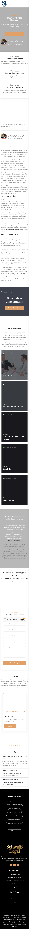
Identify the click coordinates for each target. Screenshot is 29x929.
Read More (10, 733)
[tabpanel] (14, 715)
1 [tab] (9, 745)
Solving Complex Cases (14, 73)
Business (8, 432)
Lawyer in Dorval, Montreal (14, 808)
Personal (8, 464)
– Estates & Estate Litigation (14, 878)
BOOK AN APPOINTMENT (14, 34)
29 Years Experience (14, 87)
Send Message (14, 663)
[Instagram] (14, 865)
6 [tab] (19, 745)
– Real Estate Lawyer (14, 875)
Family (8, 715)
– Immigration (14, 887)
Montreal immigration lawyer (12, 229)
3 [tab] (13, 745)
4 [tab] (15, 745)
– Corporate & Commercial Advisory (14, 881)
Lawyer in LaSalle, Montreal (14, 801)
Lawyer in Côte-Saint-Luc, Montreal (14, 823)
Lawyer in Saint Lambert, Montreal (14, 804)
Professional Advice (14, 59)
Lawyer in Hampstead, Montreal (14, 819)
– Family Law (14, 884)
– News (14, 905)
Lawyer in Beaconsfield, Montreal (14, 816)
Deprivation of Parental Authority (12, 721)
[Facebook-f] (11, 865)
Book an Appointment (14, 308)
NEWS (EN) (13, 715)
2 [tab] (11, 745)
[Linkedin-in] (18, 865)
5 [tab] (17, 745)
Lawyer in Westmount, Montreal (14, 827)
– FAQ (14, 902)
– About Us (14, 896)
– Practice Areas (14, 899)
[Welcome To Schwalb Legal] (4, 3)
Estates (7, 371)
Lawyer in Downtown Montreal (14, 830)
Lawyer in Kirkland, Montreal (14, 812)
